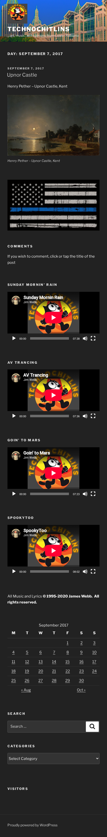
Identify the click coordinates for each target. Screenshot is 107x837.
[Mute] (85, 338)
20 (40, 671)
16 (81, 661)
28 (54, 680)
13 (41, 661)
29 (67, 680)
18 (13, 671)
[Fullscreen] (93, 338)
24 (94, 671)
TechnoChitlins (38, 29)
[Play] (13, 338)
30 (81, 680)
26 (27, 680)
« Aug (26, 690)
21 (54, 671)
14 (54, 661)
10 (94, 652)
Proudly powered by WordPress (32, 825)
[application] (53, 317)
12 (27, 661)
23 (81, 671)
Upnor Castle (22, 75)
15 (67, 661)
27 (40, 680)
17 (94, 661)
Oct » (81, 690)
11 (13, 661)
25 (13, 680)
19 (27, 671)
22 (67, 671)
